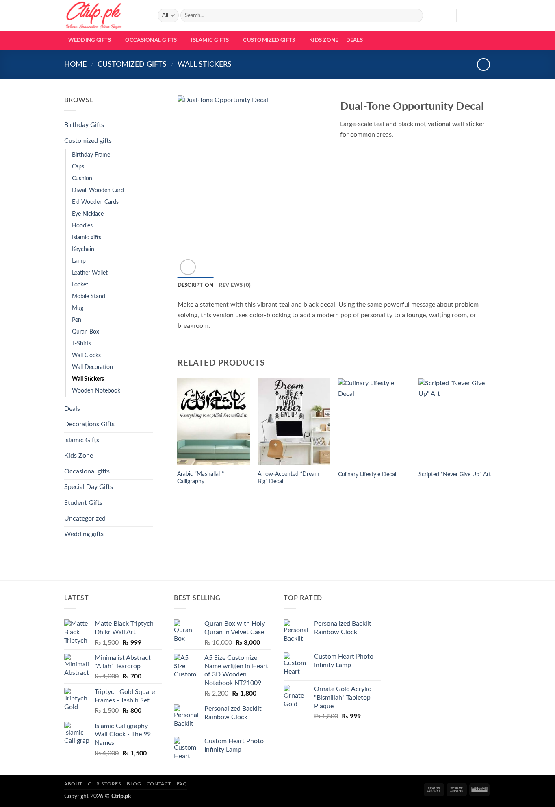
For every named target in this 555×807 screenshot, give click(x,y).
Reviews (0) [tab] (235, 285)
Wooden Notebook (96, 391)
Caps (78, 167)
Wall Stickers (205, 64)
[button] (466, 15)
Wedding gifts (89, 40)
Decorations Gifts (89, 424)
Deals (354, 40)
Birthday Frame (91, 155)
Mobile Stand (88, 296)
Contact (159, 783)
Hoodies (82, 225)
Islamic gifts (86, 237)
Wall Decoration (92, 367)
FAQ (182, 783)
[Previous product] (483, 64)
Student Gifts (83, 502)
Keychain (83, 249)
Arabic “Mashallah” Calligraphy (200, 478)
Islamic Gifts (210, 40)
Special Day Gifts (88, 487)
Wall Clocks (86, 355)
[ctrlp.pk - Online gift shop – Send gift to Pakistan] (104, 15)
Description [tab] (196, 285)
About (73, 783)
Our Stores (104, 783)
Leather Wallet (90, 273)
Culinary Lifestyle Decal (367, 474)
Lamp (79, 261)
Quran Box (85, 332)
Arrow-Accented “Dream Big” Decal (288, 478)
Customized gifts (269, 40)
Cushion (82, 178)
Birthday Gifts (84, 125)
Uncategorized (85, 518)
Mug (77, 308)
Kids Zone (323, 40)
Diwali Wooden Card (98, 190)
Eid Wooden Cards (95, 202)
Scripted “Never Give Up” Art (454, 474)
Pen (76, 320)
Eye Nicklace (88, 214)
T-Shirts (81, 343)
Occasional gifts (151, 40)
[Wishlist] (447, 15)
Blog (134, 783)
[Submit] (415, 15)
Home (75, 64)
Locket (80, 284)
